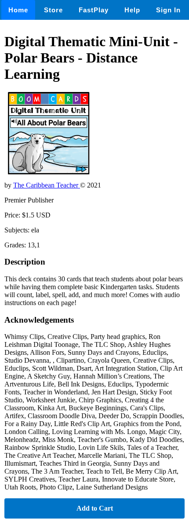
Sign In (168, 10)
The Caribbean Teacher (46, 185)
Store (53, 10)
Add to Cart (94, 508)
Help (132, 10)
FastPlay (94, 10)
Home (18, 10)
